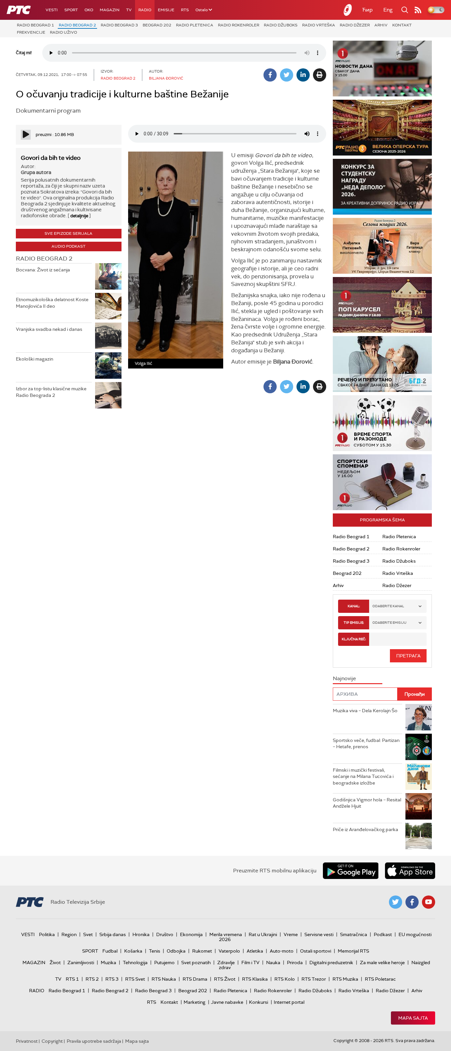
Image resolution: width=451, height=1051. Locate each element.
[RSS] (418, 10)
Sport (71, 10)
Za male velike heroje (382, 962)
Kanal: (354, 606)
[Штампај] (319, 75)
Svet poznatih (196, 962)
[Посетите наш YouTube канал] (428, 902)
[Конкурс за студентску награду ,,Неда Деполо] (382, 187)
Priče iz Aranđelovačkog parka (365, 829)
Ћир (367, 9)
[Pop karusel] (382, 305)
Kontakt (402, 25)
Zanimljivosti (80, 962)
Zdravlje (226, 962)
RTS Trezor (313, 979)
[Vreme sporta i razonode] (382, 423)
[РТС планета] (348, 10)
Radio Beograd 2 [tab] (44, 259)
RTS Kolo (284, 979)
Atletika (255, 951)
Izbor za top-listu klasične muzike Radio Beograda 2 (51, 392)
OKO (89, 10)
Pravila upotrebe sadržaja (94, 1041)
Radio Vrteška (318, 25)
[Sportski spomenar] (382, 482)
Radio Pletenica (194, 25)
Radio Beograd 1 (35, 25)
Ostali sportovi (315, 951)
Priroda (295, 962)
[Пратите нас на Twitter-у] (395, 902)
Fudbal (110, 951)
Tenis (154, 951)
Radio (144, 10)
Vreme (291, 934)
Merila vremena (225, 934)
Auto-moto (282, 951)
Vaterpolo (229, 951)
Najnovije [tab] (344, 678)
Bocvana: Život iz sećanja (43, 270)
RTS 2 (92, 979)
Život (55, 962)
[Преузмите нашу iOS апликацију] (410, 870)
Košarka (133, 951)
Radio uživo (63, 32)
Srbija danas (112, 934)
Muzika (108, 962)
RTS (185, 10)
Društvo (164, 934)
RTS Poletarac (380, 979)
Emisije (166, 10)
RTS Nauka (164, 979)
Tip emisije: (354, 622)
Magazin (110, 10)
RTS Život (224, 979)
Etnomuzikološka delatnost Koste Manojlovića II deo (52, 303)
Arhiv (381, 25)
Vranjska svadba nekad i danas (49, 329)
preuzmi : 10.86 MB (55, 134)
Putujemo (164, 962)
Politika (47, 934)
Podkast (383, 934)
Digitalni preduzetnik (331, 962)
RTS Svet (135, 979)
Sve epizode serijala (68, 233)
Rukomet (202, 951)
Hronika (141, 934)
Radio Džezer (355, 25)
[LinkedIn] (303, 75)
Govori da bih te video (51, 158)
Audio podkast (69, 246)
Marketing (194, 1002)
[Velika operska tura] (382, 128)
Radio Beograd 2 (77, 25)
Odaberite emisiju (389, 622)
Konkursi (258, 1002)
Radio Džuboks (280, 25)
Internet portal (289, 1002)
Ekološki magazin (34, 359)
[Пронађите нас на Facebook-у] (412, 902)
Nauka (273, 962)
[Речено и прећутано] (382, 364)
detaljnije (79, 216)
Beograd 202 (157, 25)
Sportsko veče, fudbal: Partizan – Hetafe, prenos (366, 743)
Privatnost (27, 1041)
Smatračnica (353, 934)
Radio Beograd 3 (119, 25)
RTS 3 (112, 979)
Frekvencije (31, 32)
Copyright (52, 1041)
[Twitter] (286, 75)
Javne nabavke (227, 1002)
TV (129, 10)
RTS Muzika (345, 979)
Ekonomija (191, 934)
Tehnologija (135, 962)
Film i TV (250, 962)
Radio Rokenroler (238, 25)
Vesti (52, 10)
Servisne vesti (318, 934)
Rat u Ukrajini (263, 934)
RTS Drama (195, 979)
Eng (388, 9)
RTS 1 (72, 979)
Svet (88, 934)
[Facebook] (270, 75)
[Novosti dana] (382, 68)
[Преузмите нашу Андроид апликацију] (350, 870)
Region (69, 934)
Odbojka (176, 951)
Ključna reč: (354, 639)
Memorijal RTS (353, 951)
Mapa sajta (413, 1018)
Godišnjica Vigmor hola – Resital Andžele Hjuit (367, 803)
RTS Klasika (255, 979)
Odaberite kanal (388, 606)
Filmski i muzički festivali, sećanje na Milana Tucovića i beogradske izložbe (363, 776)
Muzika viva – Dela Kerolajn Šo (365, 711)
